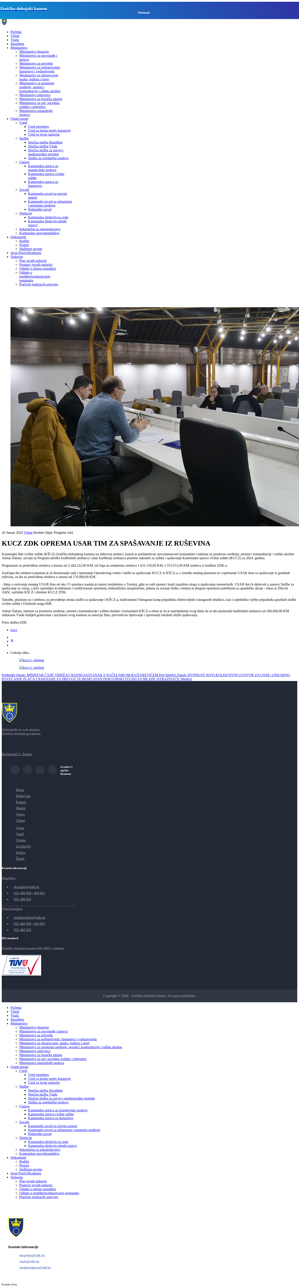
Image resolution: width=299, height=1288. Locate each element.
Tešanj (20, 820)
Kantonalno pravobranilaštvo (39, 233)
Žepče (20, 858)
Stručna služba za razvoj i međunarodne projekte (45, 152)
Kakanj (21, 802)
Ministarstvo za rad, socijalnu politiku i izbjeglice (39, 105)
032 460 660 (22, 893)
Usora (20, 828)
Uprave (24, 162)
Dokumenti (18, 237)
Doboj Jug (23, 796)
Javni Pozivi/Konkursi (26, 253)
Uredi (23, 122)
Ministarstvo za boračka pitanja (40, 99)
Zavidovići (23, 846)
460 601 (39, 924)
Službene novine (30, 249)
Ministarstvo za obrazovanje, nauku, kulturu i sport (39, 77)
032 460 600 (22, 924)
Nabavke (17, 257)
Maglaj (21, 808)
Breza (20, 790)
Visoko (21, 840)
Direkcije (25, 213)
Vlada (15, 40)
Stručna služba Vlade (42, 146)
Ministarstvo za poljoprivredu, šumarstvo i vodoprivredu (40, 69)
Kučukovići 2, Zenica (17, 754)
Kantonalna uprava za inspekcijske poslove (43, 168)
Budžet (24, 241)
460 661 (39, 893)
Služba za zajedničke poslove (48, 158)
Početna (16, 32)
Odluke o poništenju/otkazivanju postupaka (34, 276)
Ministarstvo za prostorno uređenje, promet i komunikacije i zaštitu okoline (39, 87)
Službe (24, 138)
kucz (14, 630)
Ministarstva (19, 48)
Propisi (24, 245)
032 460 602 (22, 930)
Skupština (17, 44)
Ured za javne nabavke (44, 134)
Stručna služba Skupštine (45, 142)
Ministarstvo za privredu (36, 63)
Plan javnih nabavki (33, 261)
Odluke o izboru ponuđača (37, 268)
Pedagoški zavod (39, 209)
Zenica (20, 852)
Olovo (20, 814)
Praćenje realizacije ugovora (38, 284)
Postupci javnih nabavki (35, 264)
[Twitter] (12, 641)
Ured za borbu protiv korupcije (49, 130)
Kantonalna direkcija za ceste (48, 217)
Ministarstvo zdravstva (34, 95)
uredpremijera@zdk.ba (29, 917)
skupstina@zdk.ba (26, 887)
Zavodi (24, 190)
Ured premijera (38, 126)
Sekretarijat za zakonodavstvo (39, 229)
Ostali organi (19, 119)
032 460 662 (22, 899)
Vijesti (15, 36)
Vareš (20, 834)
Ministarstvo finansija (34, 51)
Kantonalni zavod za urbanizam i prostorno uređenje (50, 203)
